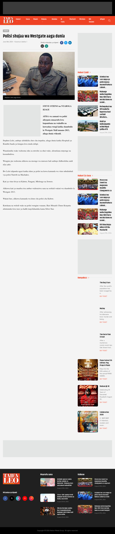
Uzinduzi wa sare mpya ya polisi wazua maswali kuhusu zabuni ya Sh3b (103, 495)
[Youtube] (25, 498)
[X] (65, 42)
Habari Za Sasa (84, 175)
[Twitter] (12, 498)
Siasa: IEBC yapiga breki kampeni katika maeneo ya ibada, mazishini (65, 497)
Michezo (82, 19)
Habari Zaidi (83, 72)
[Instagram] (31, 498)
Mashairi (73, 19)
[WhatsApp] (46, 46)
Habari (18, 19)
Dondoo (54, 19)
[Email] (42, 46)
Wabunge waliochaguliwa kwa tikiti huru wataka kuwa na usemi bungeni (103, 508)
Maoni (35, 19)
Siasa (28, 19)
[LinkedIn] (70, 42)
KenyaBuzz (82, 277)
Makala (43, 19)
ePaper (102, 19)
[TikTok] (18, 498)
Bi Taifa (62, 20)
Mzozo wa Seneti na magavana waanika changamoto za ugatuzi (102, 481)
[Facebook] (61, 42)
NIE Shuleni (91, 20)
